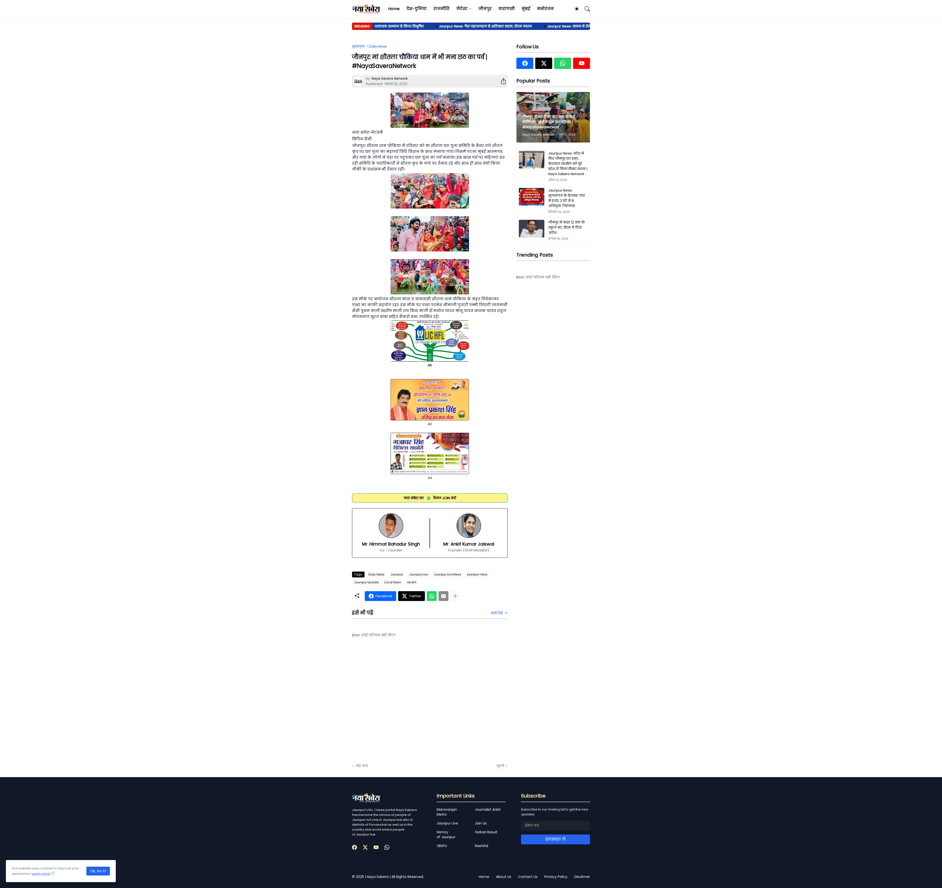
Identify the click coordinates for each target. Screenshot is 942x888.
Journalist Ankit (488, 809)
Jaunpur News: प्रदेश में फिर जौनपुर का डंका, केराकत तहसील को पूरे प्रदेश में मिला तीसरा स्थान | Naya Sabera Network (567, 163)
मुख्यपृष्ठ (358, 46)
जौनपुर (485, 9)
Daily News (378, 46)
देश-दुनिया (416, 9)
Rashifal (481, 845)
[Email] (443, 596)
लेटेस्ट (462, 9)
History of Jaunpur (446, 834)
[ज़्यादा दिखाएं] (455, 596)
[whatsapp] (562, 63)
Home (394, 9)
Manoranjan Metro (447, 812)
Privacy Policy (555, 876)
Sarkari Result (486, 832)
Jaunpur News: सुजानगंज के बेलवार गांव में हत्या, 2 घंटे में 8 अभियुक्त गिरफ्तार (566, 198)
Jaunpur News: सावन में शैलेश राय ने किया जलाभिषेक (563, 26)
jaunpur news (477, 574)
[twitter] (543, 63)
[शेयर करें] (501, 81)
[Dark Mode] (574, 9)
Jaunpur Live (418, 574)
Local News (392, 582)
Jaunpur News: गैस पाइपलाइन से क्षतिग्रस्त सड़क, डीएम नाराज (459, 26)
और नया (361, 765)
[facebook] (524, 63)
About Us (503, 876)
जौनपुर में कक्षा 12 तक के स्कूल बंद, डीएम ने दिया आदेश (566, 227)
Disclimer (582, 876)
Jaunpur (396, 574)
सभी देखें (497, 613)
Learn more (41, 873)
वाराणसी (506, 9)
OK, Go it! (98, 871)
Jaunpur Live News (447, 574)
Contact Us (527, 876)
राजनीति (441, 9)
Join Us (481, 823)
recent (411, 582)
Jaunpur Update (366, 582)
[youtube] (581, 63)
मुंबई (526, 9)
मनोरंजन (545, 9)
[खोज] (585, 9)
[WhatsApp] (432, 596)
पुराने (500, 765)
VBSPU (442, 845)
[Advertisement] (401, 704)
